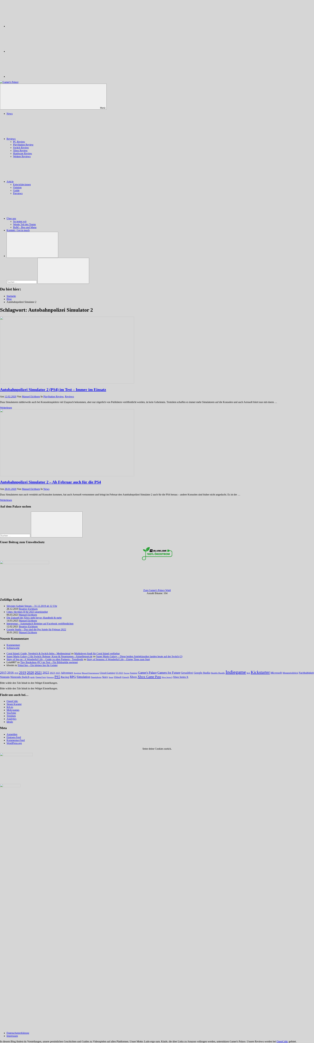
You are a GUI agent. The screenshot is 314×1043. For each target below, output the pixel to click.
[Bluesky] (31, 26)
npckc (32, 677)
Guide (16, 190)
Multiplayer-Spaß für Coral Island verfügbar (97, 653)
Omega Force (40, 677)
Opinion (17, 187)
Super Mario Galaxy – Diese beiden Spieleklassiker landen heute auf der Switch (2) (139, 656)
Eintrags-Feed (14, 737)
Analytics (11, 718)
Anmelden (12, 734)
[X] (31, 51)
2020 (30, 672)
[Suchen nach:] (22, 281)
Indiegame (236, 672)
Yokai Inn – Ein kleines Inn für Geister (38, 665)
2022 (46, 672)
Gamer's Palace (147, 672)
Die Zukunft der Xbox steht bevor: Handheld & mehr (34, 617)
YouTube (11, 713)
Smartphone (96, 677)
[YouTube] (31, 76)
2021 (38, 672)
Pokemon (50, 677)
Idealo (10, 721)
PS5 (57, 677)
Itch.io (10, 707)
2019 (22, 672)
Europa (126, 673)
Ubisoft (118, 677)
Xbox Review (20, 150)
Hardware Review (22, 153)
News (10, 113)
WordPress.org (14, 743)
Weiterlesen (6, 407)
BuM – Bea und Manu (24, 227)
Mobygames (13, 710)
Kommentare (13, 645)
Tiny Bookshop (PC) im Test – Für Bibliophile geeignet (49, 662)
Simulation (83, 677)
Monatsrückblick (290, 673)
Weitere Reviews (22, 156)
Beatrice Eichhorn (28, 609)
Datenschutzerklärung (18, 1033)
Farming (133, 673)
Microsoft (276, 672)
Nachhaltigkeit (306, 672)
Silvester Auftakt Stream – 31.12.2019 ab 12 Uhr (32, 606)
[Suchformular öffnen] (32, 245)
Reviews (11, 138)
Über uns (11, 218)
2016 (10, 672)
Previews (18, 193)
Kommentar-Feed (16, 740)
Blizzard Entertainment (90, 673)
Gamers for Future (168, 672)
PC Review (19, 141)
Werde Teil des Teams (24, 224)
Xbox (133, 677)
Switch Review (21, 147)
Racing (65, 677)
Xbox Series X (180, 677)
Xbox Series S (167, 677)
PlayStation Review (23, 144)
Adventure (67, 672)
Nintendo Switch (20, 677)
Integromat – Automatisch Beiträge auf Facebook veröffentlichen (40, 623)
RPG (73, 677)
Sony (105, 677)
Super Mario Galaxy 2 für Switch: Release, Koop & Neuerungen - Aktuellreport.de (49, 656)
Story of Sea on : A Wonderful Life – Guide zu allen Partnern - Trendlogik (45, 659)
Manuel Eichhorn (31, 396)
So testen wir (19, 221)
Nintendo (5, 677)
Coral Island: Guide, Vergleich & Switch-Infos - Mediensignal (38, 653)
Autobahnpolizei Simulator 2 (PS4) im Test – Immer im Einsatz (53, 389)
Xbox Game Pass (149, 677)
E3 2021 (119, 673)
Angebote (77, 673)
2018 (16, 673)
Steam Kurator (14, 704)
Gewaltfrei (187, 672)
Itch (248, 673)
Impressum (12, 1036)
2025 (58, 673)
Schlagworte (13, 648)
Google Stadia (202, 672)
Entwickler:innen (22, 184)
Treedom (11, 715)
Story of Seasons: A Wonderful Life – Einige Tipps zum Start (118, 659)
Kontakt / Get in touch (18, 230)
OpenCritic (12, 701)
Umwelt (125, 677)
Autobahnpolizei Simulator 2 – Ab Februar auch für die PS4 (50, 482)
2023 (52, 673)
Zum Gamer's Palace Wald (157, 590)
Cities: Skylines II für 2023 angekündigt (27, 611)
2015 (3, 672)
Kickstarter (260, 672)
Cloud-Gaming (107, 672)
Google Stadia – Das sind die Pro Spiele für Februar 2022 (36, 629)
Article (10, 181)
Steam (111, 677)
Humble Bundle (218, 673)
